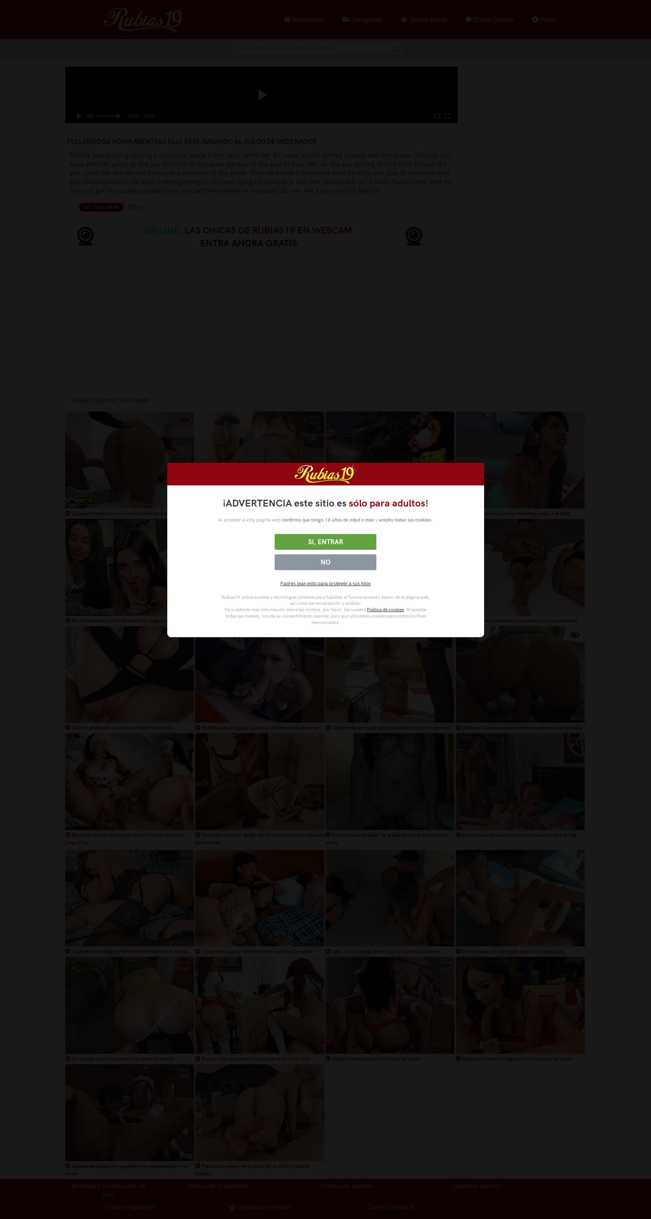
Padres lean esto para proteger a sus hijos (325, 583)
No (325, 562)
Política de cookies (385, 609)
